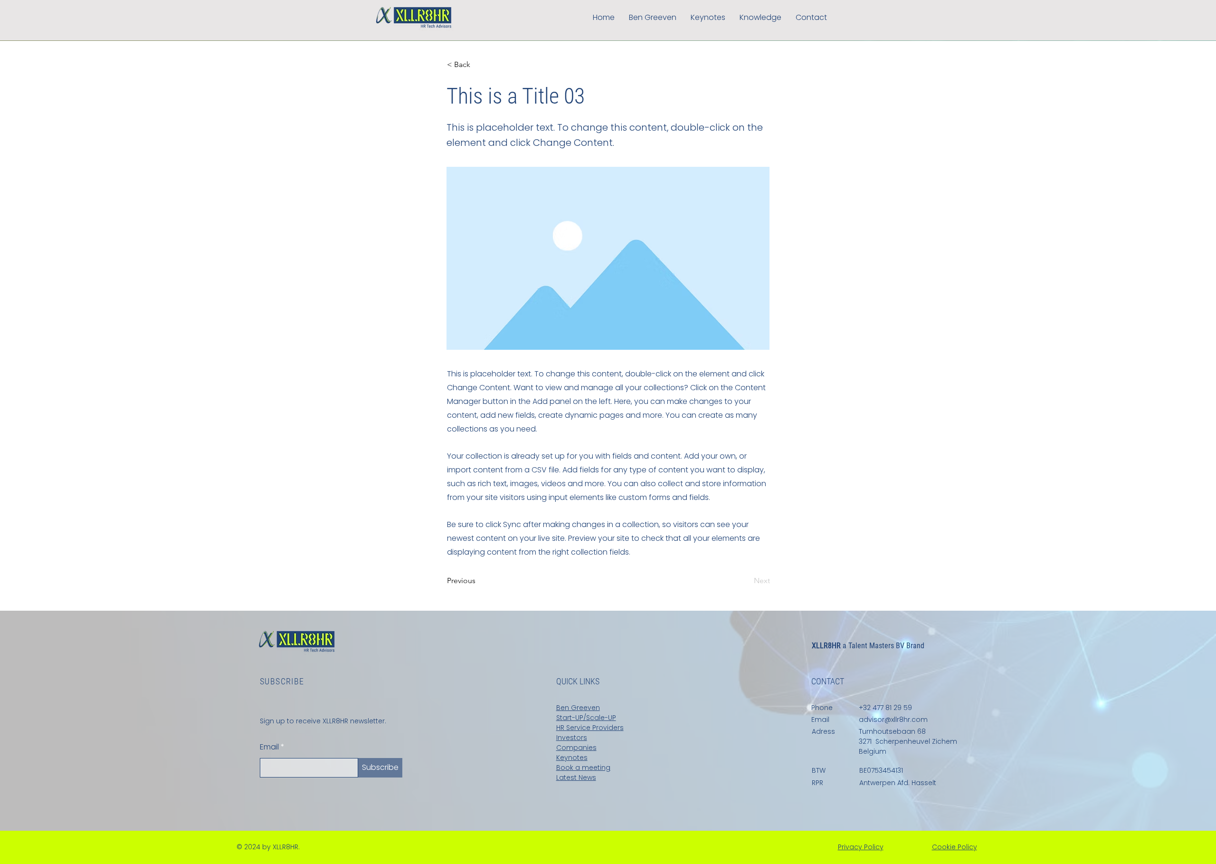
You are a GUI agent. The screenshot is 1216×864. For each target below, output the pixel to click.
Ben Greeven (578, 707)
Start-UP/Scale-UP (586, 717)
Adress (823, 731)
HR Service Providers (590, 727)
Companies (576, 747)
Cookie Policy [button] (954, 847)
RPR (817, 782)
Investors (571, 737)
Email (269, 747)
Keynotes (572, 757)
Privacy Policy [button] (861, 847)
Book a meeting (583, 767)
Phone (822, 707)
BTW (819, 770)
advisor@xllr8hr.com (893, 719)
